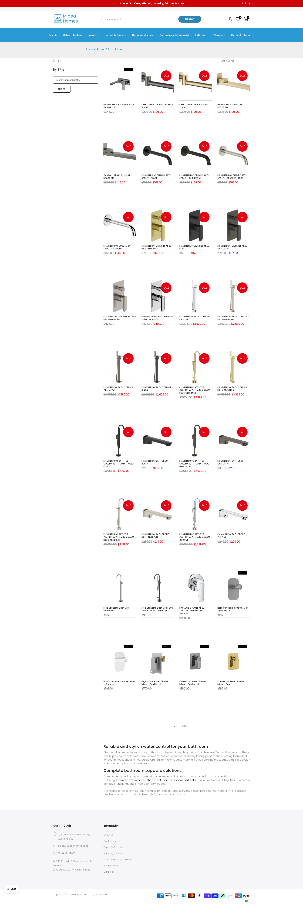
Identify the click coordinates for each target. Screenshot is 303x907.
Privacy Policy (111, 865)
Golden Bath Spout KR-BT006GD (229, 106)
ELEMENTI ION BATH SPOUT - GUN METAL (232, 462)
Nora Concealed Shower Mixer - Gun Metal (233, 609)
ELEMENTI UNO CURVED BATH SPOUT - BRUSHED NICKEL (232, 177)
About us (108, 834)
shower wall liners (158, 780)
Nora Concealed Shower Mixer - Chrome (119, 683)
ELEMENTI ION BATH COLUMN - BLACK (157, 389)
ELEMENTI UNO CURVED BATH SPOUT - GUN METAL (194, 177)
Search (189, 19)
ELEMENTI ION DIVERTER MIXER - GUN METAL (233, 247)
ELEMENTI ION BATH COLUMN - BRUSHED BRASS (233, 389)
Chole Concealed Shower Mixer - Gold (230, 683)
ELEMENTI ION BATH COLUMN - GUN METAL (119, 389)
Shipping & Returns (114, 853)
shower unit (123, 780)
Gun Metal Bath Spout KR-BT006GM (117, 177)
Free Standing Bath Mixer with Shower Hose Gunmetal (158, 609)
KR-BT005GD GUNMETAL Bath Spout (157, 106)
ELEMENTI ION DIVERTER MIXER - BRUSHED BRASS (158, 247)
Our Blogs (109, 871)
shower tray (138, 780)
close (247, 3)
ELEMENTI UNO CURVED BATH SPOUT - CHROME (118, 247)
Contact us (109, 841)
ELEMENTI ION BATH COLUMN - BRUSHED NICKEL (233, 318)
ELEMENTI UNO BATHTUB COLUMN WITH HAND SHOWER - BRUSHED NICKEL (119, 537)
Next (184, 725)
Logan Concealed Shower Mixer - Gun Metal (155, 683)
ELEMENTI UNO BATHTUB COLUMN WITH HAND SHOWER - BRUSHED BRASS (195, 390)
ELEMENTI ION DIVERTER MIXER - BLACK (195, 247)
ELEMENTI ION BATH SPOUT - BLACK (156, 462)
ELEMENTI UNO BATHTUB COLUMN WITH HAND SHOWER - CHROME (195, 537)
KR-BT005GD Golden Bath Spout (193, 106)
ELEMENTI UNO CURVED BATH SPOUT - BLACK (156, 177)
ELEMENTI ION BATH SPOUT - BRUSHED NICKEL (156, 536)
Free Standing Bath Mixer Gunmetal (116, 609)
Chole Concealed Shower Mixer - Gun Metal (192, 683)
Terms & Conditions (114, 847)
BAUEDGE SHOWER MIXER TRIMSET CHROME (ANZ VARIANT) (192, 610)
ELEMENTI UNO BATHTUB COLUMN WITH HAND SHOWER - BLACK (119, 464)
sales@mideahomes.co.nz (73, 845)
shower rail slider (185, 780)
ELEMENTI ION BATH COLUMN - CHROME (195, 318)
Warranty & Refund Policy (117, 859)
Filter (59, 61)
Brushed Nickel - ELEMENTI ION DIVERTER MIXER (157, 318)
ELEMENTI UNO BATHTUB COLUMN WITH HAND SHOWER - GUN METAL (195, 464)
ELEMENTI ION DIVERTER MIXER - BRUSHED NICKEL (119, 318)
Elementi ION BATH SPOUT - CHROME (232, 536)
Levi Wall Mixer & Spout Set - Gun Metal (118, 106)
